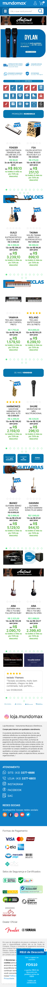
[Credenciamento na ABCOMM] (11, 892)
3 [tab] (13, 190)
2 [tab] (9, 190)
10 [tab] (40, 190)
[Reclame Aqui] (32, 890)
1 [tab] (5, 190)
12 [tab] (22, 193)
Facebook (15, 790)
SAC (10, 795)
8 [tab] (32, 190)
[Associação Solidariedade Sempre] (10, 912)
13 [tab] (26, 193)
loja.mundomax (26, 716)
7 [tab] (28, 190)
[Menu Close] (5, 11)
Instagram (15, 784)
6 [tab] (24, 190)
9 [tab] (36, 190)
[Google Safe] (26, 881)
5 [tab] (20, 190)
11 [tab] (18, 193)
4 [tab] (17, 190)
